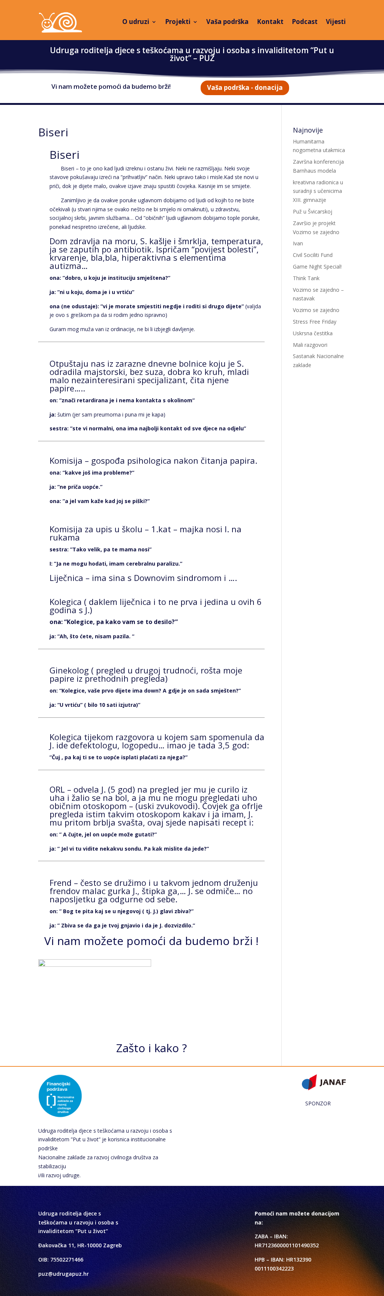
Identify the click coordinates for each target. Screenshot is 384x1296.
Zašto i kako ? (151, 1048)
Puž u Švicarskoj (312, 211)
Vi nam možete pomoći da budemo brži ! (151, 940)
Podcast (305, 21)
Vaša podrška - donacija (245, 87)
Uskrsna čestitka (313, 333)
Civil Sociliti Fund (313, 254)
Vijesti (336, 21)
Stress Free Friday (314, 321)
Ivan (298, 243)
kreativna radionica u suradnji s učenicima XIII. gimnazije (318, 191)
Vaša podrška (227, 21)
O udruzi (135, 21)
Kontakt (270, 21)
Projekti (177, 21)
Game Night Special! (317, 266)
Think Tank (306, 278)
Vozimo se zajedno (316, 310)
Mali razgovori (310, 344)
